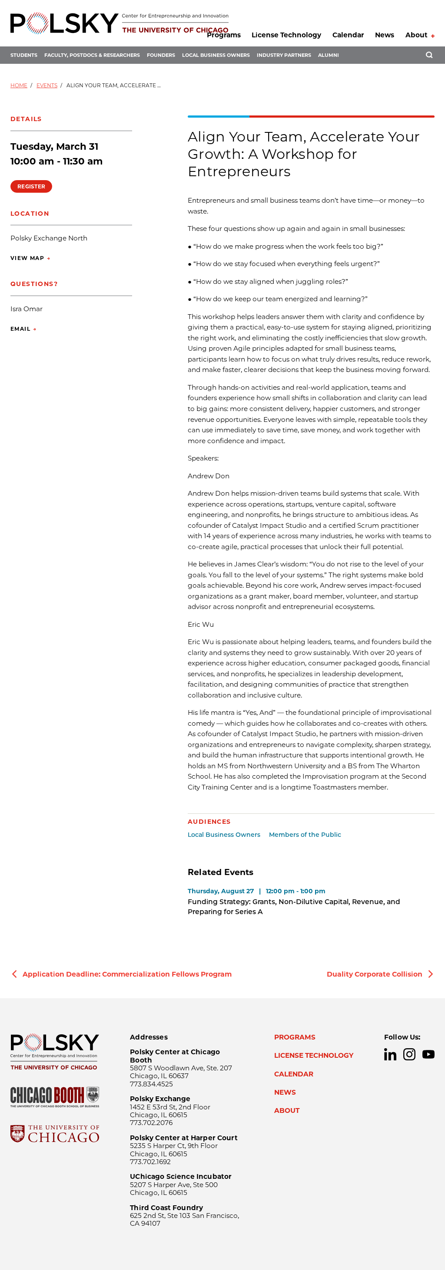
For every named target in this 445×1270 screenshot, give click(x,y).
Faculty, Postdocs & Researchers (92, 55)
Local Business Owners (216, 55)
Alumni (328, 55)
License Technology (286, 35)
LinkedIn (390, 1054)
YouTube (428, 1054)
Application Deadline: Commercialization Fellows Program (127, 974)
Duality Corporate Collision (374, 974)
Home (18, 85)
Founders (161, 55)
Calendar (348, 35)
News (384, 35)
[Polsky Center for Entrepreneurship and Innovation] (119, 23)
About (416, 35)
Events (47, 85)
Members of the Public (305, 835)
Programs (224, 35)
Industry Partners (284, 55)
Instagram (409, 1054)
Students (23, 55)
